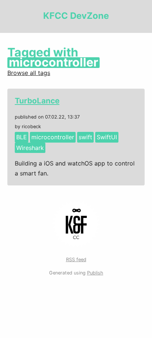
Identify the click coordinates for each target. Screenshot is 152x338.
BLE (21, 137)
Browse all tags (28, 72)
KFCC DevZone (76, 15)
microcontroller (52, 137)
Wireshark (30, 147)
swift (85, 137)
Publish (95, 273)
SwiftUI (107, 137)
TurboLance (37, 100)
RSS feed (76, 259)
